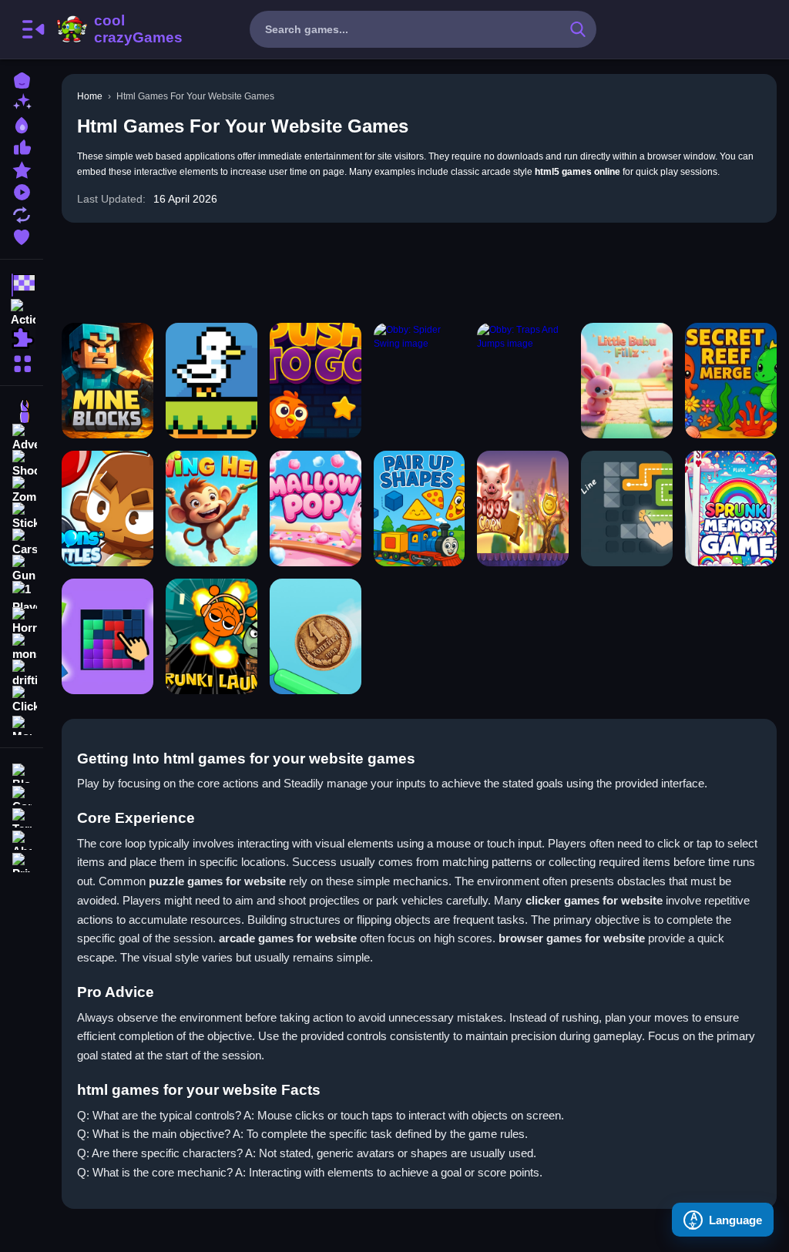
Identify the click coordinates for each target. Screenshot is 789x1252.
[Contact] (21, 794)
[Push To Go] (315, 380)
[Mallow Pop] (315, 508)
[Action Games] (21, 311)
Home (89, 96)
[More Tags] (21, 724)
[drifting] (21, 673)
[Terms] (21, 816)
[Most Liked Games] (21, 146)
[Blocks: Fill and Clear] (107, 636)
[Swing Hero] (211, 508)
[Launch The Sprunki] (211, 636)
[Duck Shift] (211, 380)
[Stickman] (21, 516)
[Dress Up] (21, 411)
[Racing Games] (21, 285)
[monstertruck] (21, 647)
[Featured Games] (21, 168)
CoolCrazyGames (117, 29)
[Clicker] (21, 699)
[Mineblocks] (107, 380)
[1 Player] (21, 595)
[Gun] (21, 569)
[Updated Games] (21, 213)
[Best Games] (21, 123)
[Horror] (21, 621)
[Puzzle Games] (21, 337)
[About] (21, 838)
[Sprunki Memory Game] (731, 508)
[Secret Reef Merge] (731, 380)
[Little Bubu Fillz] (627, 380)
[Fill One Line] (627, 508)
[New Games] (21, 101)
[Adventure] (21, 438)
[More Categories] (21, 362)
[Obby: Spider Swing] (419, 380)
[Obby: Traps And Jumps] (523, 380)
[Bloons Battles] (107, 508)
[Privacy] (21, 861)
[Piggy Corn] (523, 508)
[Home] (21, 79)
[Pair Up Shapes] (419, 508)
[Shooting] (21, 464)
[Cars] (21, 542)
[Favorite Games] (21, 235)
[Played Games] (21, 191)
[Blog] (21, 771)
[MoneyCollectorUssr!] (315, 636)
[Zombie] (21, 490)
